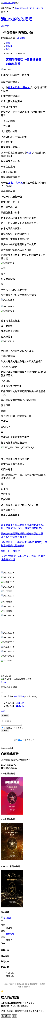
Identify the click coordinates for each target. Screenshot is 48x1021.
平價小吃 (20, 706)
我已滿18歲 (6, 1016)
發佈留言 (5, 731)
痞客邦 (17, 696)
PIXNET (11, 984)
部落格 (9, 46)
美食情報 (21, 38)
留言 (22, 696)
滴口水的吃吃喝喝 (16, 19)
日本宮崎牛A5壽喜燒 (19, 87)
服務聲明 (27, 987)
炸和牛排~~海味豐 (10, 551)
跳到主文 (5, 26)
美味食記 (20, 703)
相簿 (8, 43)
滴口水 (4, 682)
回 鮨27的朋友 (15, 182)
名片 (8, 49)
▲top (3, 711)
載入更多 (5, 715)
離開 (14, 1016)
